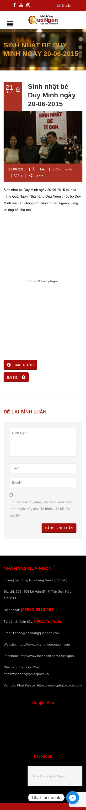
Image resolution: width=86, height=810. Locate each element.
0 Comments (62, 169)
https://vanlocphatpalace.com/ (59, 685)
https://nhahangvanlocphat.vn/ (26, 674)
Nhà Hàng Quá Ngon (49, 776)
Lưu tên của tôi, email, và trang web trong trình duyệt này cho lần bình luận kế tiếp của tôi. (41, 508)
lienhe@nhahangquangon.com (36, 633)
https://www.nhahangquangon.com (44, 644)
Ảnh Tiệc (39, 169)
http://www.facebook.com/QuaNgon (47, 656)
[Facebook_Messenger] (72, 797)
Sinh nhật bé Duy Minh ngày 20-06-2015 (52, 95)
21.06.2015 (17, 169)
